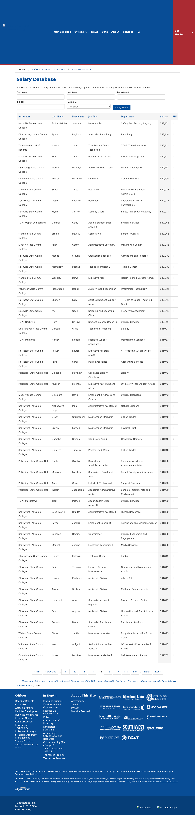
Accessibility (77, 701)
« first (37, 671)
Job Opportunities (53, 701)
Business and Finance (26, 714)
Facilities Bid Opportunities (50, 712)
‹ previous (50, 671)
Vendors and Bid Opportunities (52, 706)
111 (65, 671)
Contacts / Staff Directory (51, 722)
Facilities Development (27, 711)
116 (108, 671)
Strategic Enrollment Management (26, 736)
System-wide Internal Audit (26, 746)
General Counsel (24, 721)
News (94, 32)
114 (92, 671)
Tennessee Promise (54, 754)
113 (83, 671)
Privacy (75, 707)
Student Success (24, 741)
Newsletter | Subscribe (50, 728)
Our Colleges (62, 32)
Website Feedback (81, 711)
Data (105, 32)
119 (135, 671)
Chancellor (21, 704)
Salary (163, 116)
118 (126, 671)
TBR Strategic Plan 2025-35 (53, 750)
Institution (72, 102)
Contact (128, 32)
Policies (47, 717)
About (115, 32)
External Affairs (23, 718)
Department (123, 92)
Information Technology (21, 726)
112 (74, 671)
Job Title (21, 102)
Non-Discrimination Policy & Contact (163, 781)
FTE (175, 116)
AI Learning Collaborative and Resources (52, 735)
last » (158, 671)
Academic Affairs (24, 707)
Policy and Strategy (25, 731)
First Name (22, 92)
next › (147, 671)
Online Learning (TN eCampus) (54, 744)
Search (75, 704)
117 (117, 671)
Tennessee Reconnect (55, 758)
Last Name (72, 92)
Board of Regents (24, 701)
